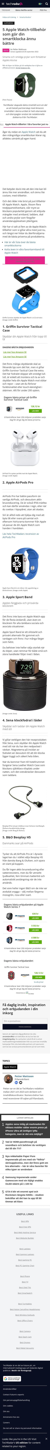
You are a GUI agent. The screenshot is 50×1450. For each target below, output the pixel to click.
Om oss (6, 1411)
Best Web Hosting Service (25, 1232)
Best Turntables (25, 1304)
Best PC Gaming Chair (25, 1265)
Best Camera (25, 1331)
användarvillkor (8, 1036)
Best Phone (25, 1276)
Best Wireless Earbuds (25, 1315)
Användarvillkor (10, 1389)
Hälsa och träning (9, 17)
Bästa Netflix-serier (24, 10)
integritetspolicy (9, 1039)
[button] (3, 4)
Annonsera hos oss (11, 1417)
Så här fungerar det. (23, 68)
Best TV (25, 1282)
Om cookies (8, 1406)
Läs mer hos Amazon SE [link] (15, 352)
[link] (9, 409)
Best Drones (25, 1342)
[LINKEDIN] (17, 1082)
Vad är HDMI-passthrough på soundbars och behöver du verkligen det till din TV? (25, 1145)
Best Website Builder (25, 1238)
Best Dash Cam (25, 1337)
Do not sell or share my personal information (22, 1428)
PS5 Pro (43, 10)
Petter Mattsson (20, 49)
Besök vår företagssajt (21, 1370)
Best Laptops (25, 1249)
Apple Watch (28, 131)
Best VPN (25, 1221)
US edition (22, 1442)
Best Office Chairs (25, 1320)
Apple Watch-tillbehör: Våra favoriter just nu (26, 124)
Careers (6, 1422)
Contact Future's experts (13, 1394)
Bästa (6, 50)
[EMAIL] (21, 1082)
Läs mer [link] (35, 411)
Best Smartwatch (25, 1293)
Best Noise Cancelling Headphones (25, 1309)
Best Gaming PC (25, 1260)
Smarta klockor (25, 17)
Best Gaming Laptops (25, 1254)
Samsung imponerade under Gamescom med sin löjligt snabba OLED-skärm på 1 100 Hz (24, 1180)
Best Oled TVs (25, 1287)
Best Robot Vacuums (25, 1348)
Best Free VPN (25, 1227)
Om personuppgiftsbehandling (16, 1400)
